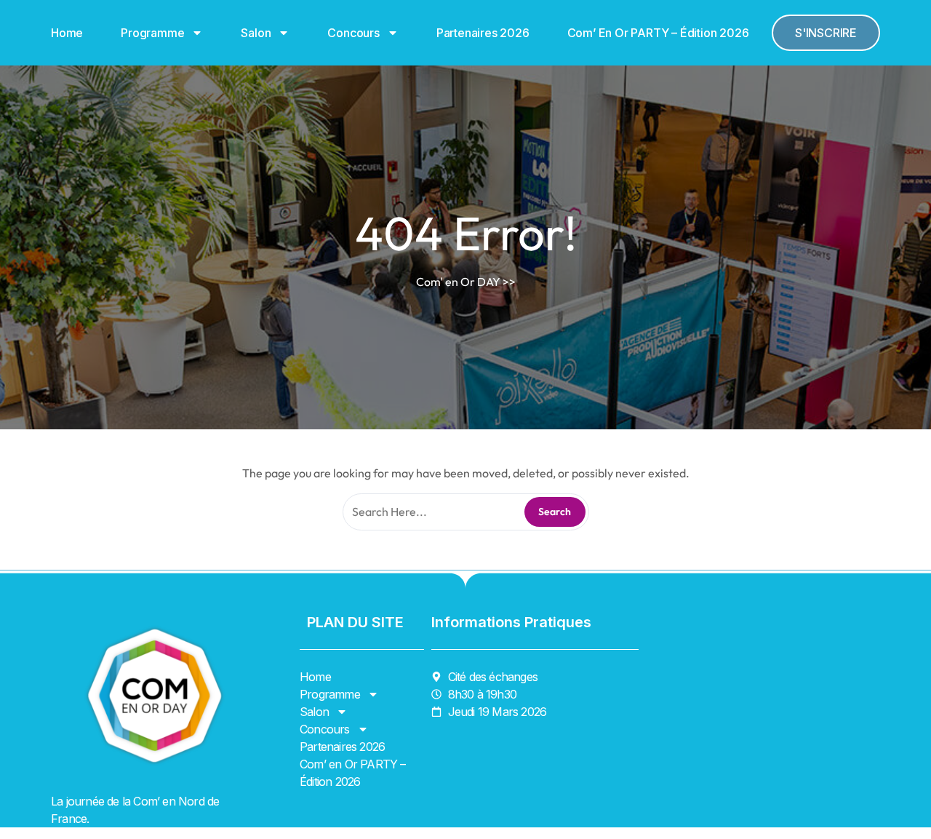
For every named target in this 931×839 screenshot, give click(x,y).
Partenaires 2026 (483, 32)
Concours (353, 32)
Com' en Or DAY (458, 281)
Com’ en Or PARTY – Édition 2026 (658, 32)
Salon (256, 32)
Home (67, 32)
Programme (152, 32)
